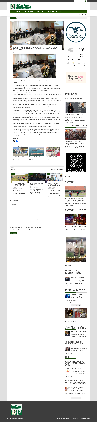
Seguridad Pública (50, 11)
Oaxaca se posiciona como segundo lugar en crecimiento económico (35, 158)
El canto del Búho (70, 321)
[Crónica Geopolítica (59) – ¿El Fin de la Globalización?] (67, 296)
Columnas (17, 11)
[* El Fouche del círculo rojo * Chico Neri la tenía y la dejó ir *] (67, 349)
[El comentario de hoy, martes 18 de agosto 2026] (75, 219)
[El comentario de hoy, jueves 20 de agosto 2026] (75, 191)
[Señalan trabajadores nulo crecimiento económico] (53, 151)
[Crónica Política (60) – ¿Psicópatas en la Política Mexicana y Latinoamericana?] (67, 279)
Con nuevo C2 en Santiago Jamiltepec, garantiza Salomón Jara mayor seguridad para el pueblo (54, 183)
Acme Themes (86, 418)
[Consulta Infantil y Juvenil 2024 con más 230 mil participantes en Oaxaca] (67, 370)
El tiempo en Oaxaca (76, 67)
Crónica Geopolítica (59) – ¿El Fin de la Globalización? (75, 290)
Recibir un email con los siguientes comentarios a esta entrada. (26, 227)
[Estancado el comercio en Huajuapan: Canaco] (20, 151)
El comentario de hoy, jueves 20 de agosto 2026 (75, 182)
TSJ (28, 11)
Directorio (38, 1)
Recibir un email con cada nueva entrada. (21, 229)
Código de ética (32, 1)
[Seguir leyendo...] (69, 205)
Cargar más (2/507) (76, 398)
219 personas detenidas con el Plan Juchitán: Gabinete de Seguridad (36, 183)
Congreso (32, 11)
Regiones (12, 21)
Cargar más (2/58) (76, 305)
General (57, 11)
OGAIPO (38, 11)
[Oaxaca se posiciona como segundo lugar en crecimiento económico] (36, 151)
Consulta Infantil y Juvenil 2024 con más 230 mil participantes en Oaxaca (75, 363)
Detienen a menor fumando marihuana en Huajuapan (21, 168)
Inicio (20, 1)
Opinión (24, 11)
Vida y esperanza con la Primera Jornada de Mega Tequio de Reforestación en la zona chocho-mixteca (19, 183)
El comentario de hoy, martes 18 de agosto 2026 (75, 209)
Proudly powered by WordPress (64, 418)
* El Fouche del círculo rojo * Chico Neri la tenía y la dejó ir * (74, 342)
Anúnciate (43, 1)
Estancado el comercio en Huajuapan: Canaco (18, 157)
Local (12, 11)
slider (36, 52)
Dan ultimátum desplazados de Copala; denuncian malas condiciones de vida (51, 168)
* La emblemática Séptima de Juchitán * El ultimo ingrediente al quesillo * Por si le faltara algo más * (75, 327)
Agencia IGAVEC (28, 52)
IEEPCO (43, 11)
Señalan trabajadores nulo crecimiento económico (51, 157)
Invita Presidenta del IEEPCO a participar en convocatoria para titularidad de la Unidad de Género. (75, 382)
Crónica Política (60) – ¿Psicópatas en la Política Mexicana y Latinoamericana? (74, 272)
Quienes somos (25, 1)
